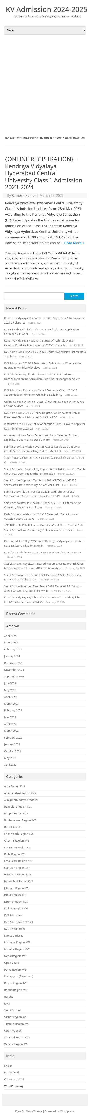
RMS (7, 1003)
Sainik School (12, 1010)
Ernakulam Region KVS (18, 861)
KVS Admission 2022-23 (18, 922)
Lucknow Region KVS (17, 942)
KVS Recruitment (14, 929)
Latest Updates (13, 935)
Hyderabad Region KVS (32, 253)
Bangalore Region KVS (18, 806)
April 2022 (10, 724)
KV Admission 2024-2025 (46, 9)
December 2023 (13, 663)
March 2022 (11, 731)
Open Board (11, 963)
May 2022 (10, 717)
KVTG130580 (51, 263)
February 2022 (13, 737)
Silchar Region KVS (15, 1017)
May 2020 (10, 758)
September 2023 (14, 676)
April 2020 (10, 764)
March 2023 (11, 704)
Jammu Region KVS (16, 902)
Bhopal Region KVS (16, 813)
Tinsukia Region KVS (16, 1024)
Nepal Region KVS (15, 956)
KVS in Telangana (31, 263)
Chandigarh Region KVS (19, 834)
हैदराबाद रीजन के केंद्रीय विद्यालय (21, 278)
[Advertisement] (45, 85)
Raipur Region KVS (15, 983)
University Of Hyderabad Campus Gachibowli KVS (44, 271)
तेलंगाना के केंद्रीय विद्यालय (68, 273)
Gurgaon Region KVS (17, 868)
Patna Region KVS (15, 969)
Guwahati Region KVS (17, 874)
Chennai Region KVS (16, 840)
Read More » (74, 243)
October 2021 (12, 751)
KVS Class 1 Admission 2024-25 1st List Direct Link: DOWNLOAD (43, 552)
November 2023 (14, 670)
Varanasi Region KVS (17, 1037)
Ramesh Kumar (24, 195)
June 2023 (10, 683)
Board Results (12, 827)
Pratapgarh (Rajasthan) (18, 976)
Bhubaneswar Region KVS (20, 820)
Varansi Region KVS (16, 1044)
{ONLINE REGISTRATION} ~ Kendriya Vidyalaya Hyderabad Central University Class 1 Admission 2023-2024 (43, 173)
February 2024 (13, 649)
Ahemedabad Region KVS (20, 793)
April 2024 (10, 636)
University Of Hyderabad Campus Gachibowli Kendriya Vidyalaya (41, 266)
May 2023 (10, 690)
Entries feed (11, 1072)
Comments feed (14, 1079)
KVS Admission (13, 915)
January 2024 (12, 656)
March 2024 (11, 642)
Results (8, 996)
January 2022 (12, 744)
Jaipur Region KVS (15, 895)
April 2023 (10, 697)
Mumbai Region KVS (17, 949)
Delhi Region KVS (14, 854)
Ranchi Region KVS (15, 990)
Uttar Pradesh (13, 1030)
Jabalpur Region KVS (16, 888)
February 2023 (13, 710)
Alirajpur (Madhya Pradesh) (21, 800)
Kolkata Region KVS (16, 908)
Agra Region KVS (14, 786)
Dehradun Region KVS (18, 847)
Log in (8, 1066)
